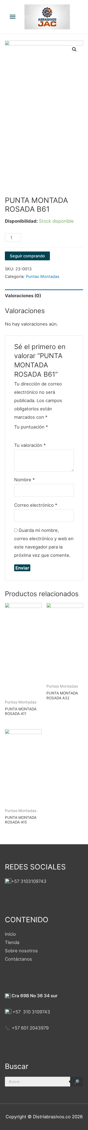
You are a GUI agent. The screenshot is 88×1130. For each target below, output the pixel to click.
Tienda (12, 942)
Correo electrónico (35, 505)
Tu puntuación (31, 426)
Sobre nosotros (21, 950)
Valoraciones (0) (23, 295)
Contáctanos (18, 959)
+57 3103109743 (28, 881)
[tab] (44, 295)
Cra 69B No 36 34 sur (34, 995)
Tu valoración (30, 445)
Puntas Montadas (42, 276)
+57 (16, 1011)
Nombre (24, 479)
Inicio (10, 934)
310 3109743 (36, 1011)
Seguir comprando (27, 255)
